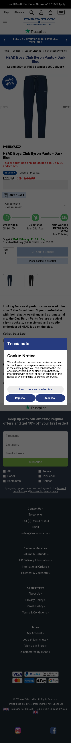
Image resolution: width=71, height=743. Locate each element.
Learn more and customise (35, 389)
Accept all (50, 398)
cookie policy (21, 368)
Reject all (20, 398)
